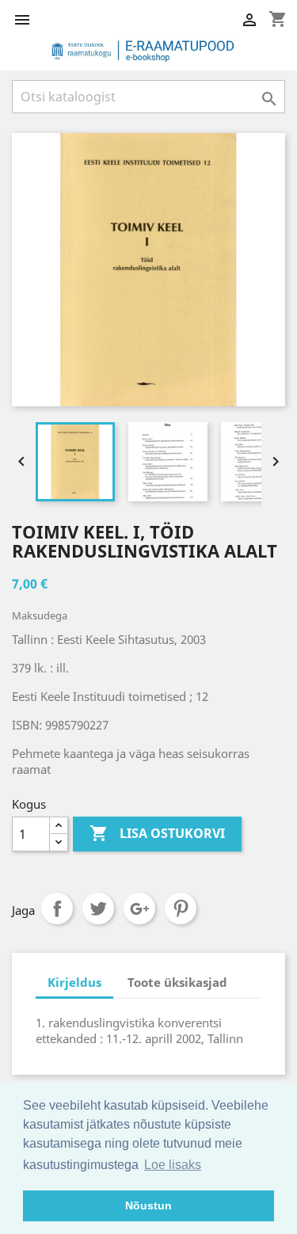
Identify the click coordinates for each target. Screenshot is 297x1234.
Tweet (98, 908)
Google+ (139, 908)
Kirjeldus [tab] (74, 982)
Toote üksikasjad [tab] (177, 982)
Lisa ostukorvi (157, 833)
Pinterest (180, 908)
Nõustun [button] (148, 1205)
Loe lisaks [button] (172, 1164)
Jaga (57, 908)
